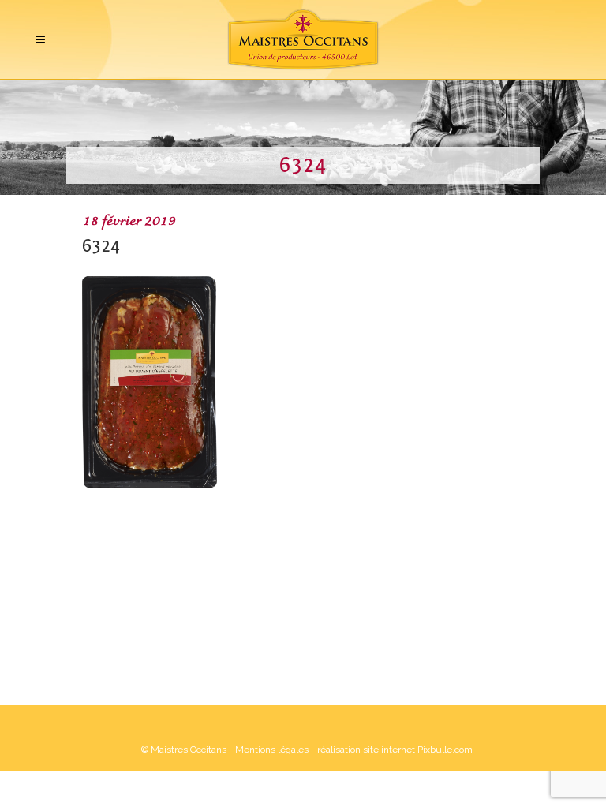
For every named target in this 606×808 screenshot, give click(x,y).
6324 (101, 245)
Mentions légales (272, 749)
